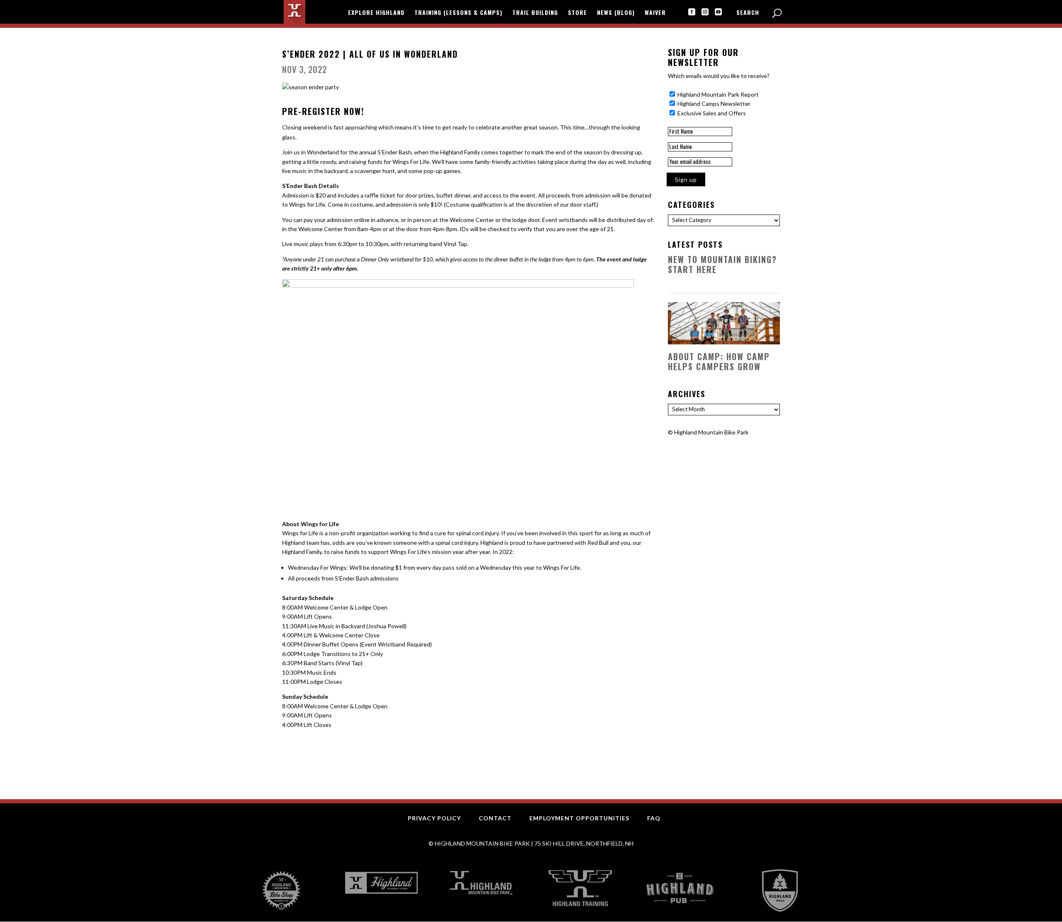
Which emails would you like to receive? (719, 75)
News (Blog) (616, 13)
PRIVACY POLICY (434, 818)
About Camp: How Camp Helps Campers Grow (719, 361)
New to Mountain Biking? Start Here (722, 264)
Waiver (655, 13)
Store (577, 13)
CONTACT (495, 818)
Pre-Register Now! (323, 111)
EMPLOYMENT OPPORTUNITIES (579, 818)
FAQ (653, 818)
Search (747, 13)
